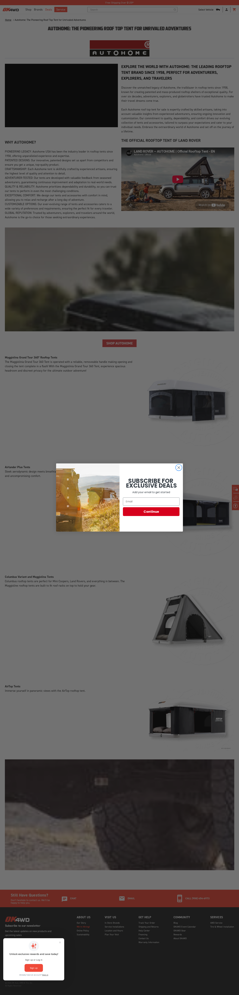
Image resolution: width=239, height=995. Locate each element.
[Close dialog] (179, 467)
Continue (151, 511)
